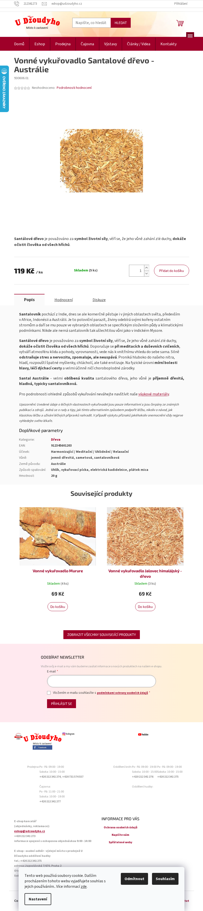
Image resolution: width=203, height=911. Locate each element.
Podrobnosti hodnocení (74, 88)
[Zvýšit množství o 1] (146, 268)
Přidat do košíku (171, 270)
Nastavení (38, 899)
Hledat (121, 23)
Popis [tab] (29, 300)
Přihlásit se (61, 703)
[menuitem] (19, 44)
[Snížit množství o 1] (146, 273)
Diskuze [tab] (99, 300)
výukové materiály (153, 394)
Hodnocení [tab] (63, 300)
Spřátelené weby (120, 842)
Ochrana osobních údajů (120, 827)
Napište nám (120, 835)
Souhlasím (165, 879)
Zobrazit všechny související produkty (101, 634)
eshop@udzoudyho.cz (29, 831)
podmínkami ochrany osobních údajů (122, 693)
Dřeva (55, 439)
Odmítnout (134, 879)
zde (84, 886)
